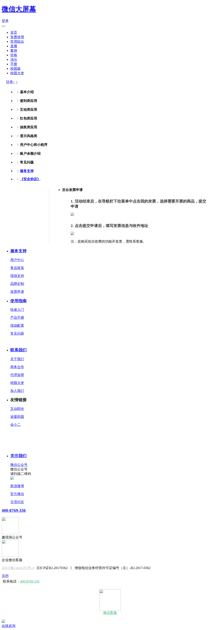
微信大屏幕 (19, 9)
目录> (10, 82)
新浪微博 (17, 486)
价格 (13, 55)
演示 (13, 59)
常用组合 (17, 41)
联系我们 (18, 350)
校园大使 (17, 73)
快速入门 (17, 309)
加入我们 (17, 391)
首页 (13, 32)
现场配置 (17, 325)
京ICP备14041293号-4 (18, 568)
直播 (13, 46)
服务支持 (27, 171)
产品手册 (17, 317)
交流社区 (17, 502)
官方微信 (17, 494)
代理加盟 (17, 375)
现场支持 (17, 276)
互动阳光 (17, 409)
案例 (13, 50)
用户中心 (17, 260)
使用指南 (18, 301)
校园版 (15, 68)
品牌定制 (17, 284)
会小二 (15, 424)
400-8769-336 (14, 510)
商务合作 (17, 367)
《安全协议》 (30, 179)
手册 (13, 64)
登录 (5, 21)
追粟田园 (17, 416)
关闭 (5, 576)
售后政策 (17, 268)
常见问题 (17, 333)
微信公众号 (19, 465)
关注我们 (18, 455)
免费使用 (17, 37)
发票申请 (17, 291)
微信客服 (110, 613)
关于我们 (17, 359)
